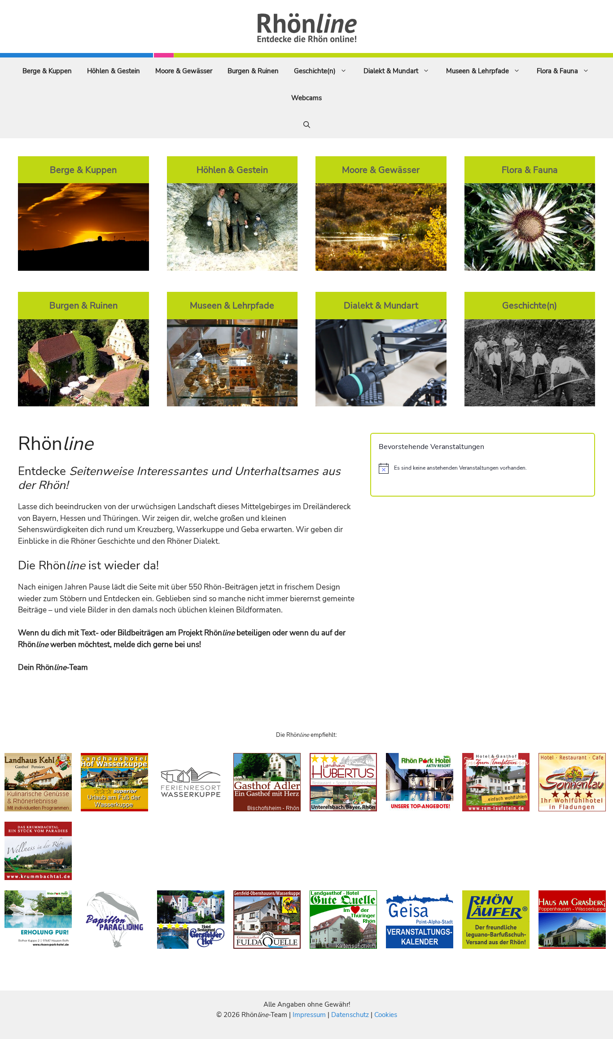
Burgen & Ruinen (253, 70)
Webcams (306, 97)
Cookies (385, 1014)
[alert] (483, 468)
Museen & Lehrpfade (477, 70)
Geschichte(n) (315, 70)
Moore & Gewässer (183, 70)
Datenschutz (350, 1014)
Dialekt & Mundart (390, 70)
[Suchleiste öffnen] (306, 124)
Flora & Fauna (557, 70)
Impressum (310, 1014)
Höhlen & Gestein (113, 70)
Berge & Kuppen (47, 70)
